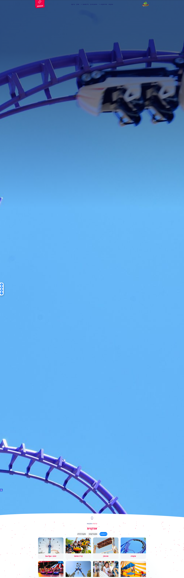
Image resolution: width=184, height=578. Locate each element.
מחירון (77, 4)
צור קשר (73, 4)
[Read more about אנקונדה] (133, 548)
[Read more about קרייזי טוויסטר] (78, 548)
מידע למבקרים (104, 4)
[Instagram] (1, 293)
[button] (92, 518)
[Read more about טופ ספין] (105, 548)
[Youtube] (1, 290)
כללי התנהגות (86, 4)
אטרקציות (111, 4)
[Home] (1, 284)
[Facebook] (1, 287)
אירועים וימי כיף (93, 4)
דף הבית (95, 524)
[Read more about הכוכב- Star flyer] (50, 548)
